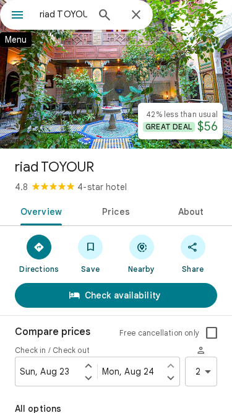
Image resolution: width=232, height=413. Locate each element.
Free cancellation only (159, 332)
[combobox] (63, 14)
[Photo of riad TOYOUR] (116, 74)
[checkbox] (211, 333)
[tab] (39, 210)
